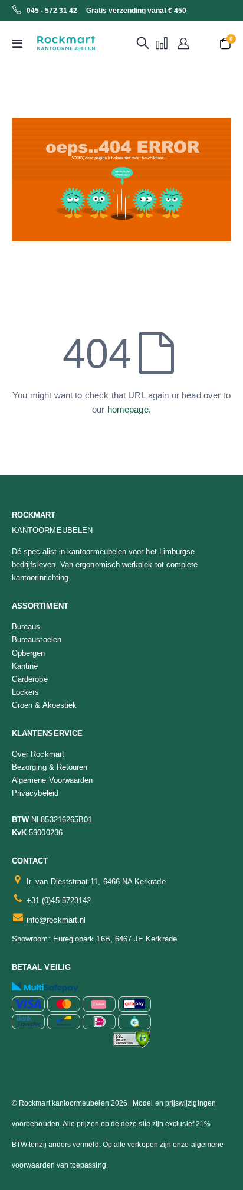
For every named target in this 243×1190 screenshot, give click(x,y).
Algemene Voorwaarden (52, 780)
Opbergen (28, 653)
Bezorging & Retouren (49, 767)
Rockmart (34, 515)
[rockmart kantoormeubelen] (54, 43)
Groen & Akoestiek (44, 705)
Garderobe (30, 679)
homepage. (129, 409)
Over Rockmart (38, 754)
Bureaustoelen (36, 639)
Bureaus (26, 626)
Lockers (25, 692)
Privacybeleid (35, 793)
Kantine (25, 666)
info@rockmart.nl (56, 920)
